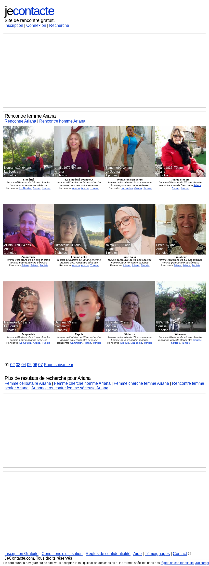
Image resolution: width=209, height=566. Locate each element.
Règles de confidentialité (108, 553)
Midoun (124, 342)
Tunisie (46, 188)
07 (40, 365)
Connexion (36, 25)
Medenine (136, 342)
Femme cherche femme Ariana (141, 383)
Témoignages (157, 553)
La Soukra (25, 188)
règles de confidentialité (177, 563)
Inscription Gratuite (21, 553)
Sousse (197, 340)
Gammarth (76, 342)
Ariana (37, 188)
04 (23, 365)
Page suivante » (58, 365)
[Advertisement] (104, 70)
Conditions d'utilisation (62, 553)
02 (12, 365)
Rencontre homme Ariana (62, 121)
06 (35, 365)
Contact (180, 553)
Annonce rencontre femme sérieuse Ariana (69, 388)
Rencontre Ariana (20, 121)
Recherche (59, 25)
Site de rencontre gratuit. (30, 20)
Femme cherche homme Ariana (82, 383)
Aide (137, 553)
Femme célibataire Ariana (28, 383)
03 (18, 365)
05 (29, 365)
